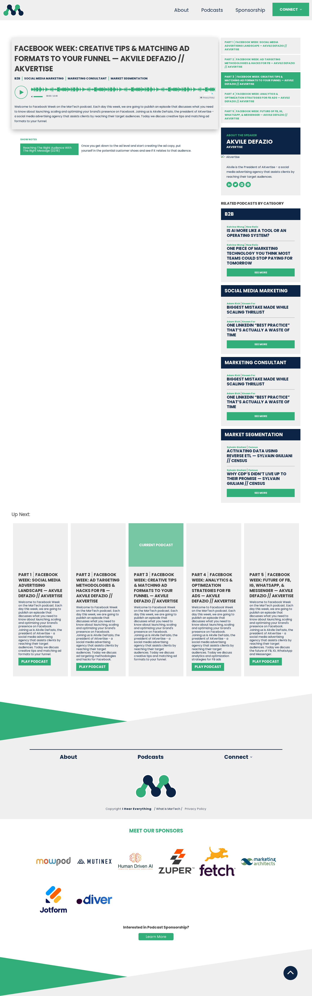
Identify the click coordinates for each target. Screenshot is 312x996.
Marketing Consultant (87, 79)
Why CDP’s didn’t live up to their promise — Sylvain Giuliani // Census (256, 478)
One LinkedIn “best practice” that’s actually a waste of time (258, 330)
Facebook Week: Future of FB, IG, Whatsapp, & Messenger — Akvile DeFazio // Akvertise (256, 114)
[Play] (21, 92)
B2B (17, 79)
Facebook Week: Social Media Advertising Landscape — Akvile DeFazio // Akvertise (256, 45)
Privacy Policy (195, 809)
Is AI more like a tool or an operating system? (256, 233)
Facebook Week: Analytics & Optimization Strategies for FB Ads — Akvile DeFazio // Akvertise (257, 97)
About (181, 10)
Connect (289, 9)
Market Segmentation (129, 79)
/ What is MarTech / (168, 809)
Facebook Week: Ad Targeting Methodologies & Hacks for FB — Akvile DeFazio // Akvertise (260, 63)
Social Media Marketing (44, 79)
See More (260, 272)
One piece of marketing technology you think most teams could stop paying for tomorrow (259, 256)
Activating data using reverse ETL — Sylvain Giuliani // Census (259, 456)
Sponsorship (250, 10)
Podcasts (212, 10)
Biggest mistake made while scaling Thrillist (258, 310)
